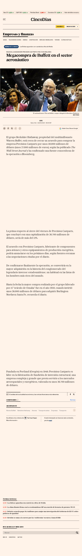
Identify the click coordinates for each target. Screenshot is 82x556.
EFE (41, 121)
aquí (50, 420)
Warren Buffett (11, 410)
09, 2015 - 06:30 (44, 123)
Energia (25, 40)
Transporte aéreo (44, 410)
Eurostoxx (12, 537)
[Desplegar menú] (4, 19)
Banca (5, 40)
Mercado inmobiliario (46, 40)
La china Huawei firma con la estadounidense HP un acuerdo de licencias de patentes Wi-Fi (41, 507)
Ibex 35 (6, 12)
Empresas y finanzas (18, 34)
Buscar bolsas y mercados (13, 527)
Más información (11, 420)
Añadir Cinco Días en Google (70, 128)
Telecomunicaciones (15, 40)
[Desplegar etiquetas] (74, 410)
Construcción (33, 40)
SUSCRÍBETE (60, 26)
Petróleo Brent (34, 12)
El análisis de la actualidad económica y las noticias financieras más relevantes (34, 394)
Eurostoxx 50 (52, 12)
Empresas (54, 410)
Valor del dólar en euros (71, 12)
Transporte (62, 410)
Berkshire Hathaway (24, 410)
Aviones (34, 410)
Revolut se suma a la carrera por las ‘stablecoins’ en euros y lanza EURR (34, 518)
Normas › (73, 400)
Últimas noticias (66, 40)
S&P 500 (19, 12)
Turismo (57, 40)
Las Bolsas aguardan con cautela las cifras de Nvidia (36, 46)
